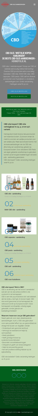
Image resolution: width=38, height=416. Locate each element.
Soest (23, 400)
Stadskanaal (29, 400)
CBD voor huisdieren (12, 279)
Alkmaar (23, 386)
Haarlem (12, 395)
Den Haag (24, 389)
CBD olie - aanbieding (13, 194)
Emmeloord (12, 393)
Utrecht (22, 402)
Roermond (7, 400)
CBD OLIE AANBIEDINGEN (17, 4)
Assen (30, 388)
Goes (34, 393)
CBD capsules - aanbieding (15, 237)
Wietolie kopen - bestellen (13, 386)
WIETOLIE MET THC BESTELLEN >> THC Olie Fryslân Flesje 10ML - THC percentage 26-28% (19, 112)
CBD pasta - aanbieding (13, 250)
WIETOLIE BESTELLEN (19, 96)
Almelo (29, 386)
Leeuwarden (19, 396)
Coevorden (6, 389)
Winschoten (19, 404)
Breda (34, 388)
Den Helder (31, 389)
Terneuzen (6, 402)
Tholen (12, 402)
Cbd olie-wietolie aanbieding (18, 384)
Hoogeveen (7, 396)
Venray (7, 404)
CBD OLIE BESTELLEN (19, 91)
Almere (34, 386)
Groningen (6, 395)
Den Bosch (18, 389)
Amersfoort (5, 388)
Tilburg (17, 402)
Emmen (18, 393)
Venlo (32, 402)
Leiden (26, 396)
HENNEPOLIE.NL (19, 61)
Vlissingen (12, 404)
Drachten (26, 391)
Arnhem (25, 388)
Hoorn (13, 396)
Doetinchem (12, 391)
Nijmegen (32, 398)
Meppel (12, 398)
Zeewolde (26, 404)
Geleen (30, 393)
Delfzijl (12, 389)
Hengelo (32, 395)
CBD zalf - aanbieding (13, 266)
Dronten (32, 391)
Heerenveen (25, 395)
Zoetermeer (14, 405)
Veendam (27, 402)
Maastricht (6, 398)
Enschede (24, 393)
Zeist (31, 404)
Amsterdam (12, 388)
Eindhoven (5, 393)
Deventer (5, 391)
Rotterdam (14, 400)
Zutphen (20, 405)
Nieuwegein (25, 398)
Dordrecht (20, 391)
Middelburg (18, 398)
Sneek (19, 400)
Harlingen (18, 395)
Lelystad (31, 396)
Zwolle (25, 405)
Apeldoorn (19, 388)
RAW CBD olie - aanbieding (15, 210)
